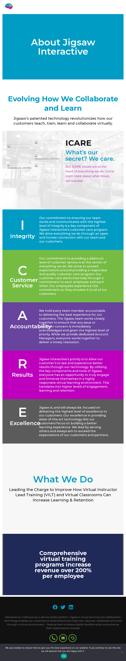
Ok (63, 656)
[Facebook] (55, 607)
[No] (122, 652)
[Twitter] (63, 607)
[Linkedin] (71, 607)
